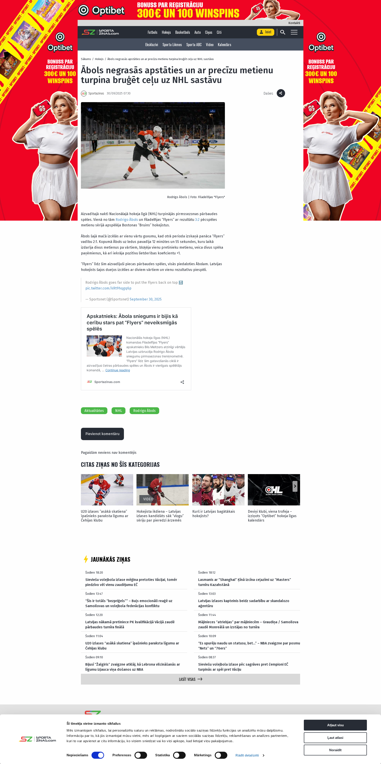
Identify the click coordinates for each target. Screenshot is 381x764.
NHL (118, 411)
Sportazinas (96, 93)
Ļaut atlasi (335, 738)
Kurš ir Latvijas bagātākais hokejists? (213, 513)
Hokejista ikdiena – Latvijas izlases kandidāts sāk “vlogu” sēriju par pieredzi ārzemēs (160, 515)
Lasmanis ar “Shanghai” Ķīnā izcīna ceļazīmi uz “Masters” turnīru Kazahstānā (244, 582)
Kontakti (294, 23)
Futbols (152, 32)
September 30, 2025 (146, 299)
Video (209, 44)
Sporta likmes (172, 44)
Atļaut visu (335, 725)
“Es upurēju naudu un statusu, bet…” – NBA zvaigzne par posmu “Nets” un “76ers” (249, 645)
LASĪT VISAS (187, 679)
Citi (219, 32)
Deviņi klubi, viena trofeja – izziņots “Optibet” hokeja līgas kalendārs (272, 515)
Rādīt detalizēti (247, 755)
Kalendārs (224, 44)
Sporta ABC (194, 44)
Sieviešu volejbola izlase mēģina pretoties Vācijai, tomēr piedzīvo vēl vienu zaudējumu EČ (131, 582)
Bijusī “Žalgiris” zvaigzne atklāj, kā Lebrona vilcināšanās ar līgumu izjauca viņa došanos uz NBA (132, 666)
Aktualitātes (94, 411)
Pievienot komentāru (102, 434)
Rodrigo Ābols (127, 220)
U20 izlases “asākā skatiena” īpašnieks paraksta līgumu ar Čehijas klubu (104, 515)
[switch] (140, 755)
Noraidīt (335, 750)
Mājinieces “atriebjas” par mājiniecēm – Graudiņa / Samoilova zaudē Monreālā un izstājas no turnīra (248, 624)
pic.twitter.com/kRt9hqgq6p (108, 288)
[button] (295, 486)
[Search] (282, 32)
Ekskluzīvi (151, 44)
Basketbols (182, 32)
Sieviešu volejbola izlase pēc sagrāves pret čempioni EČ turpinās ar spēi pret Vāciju (243, 666)
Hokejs (166, 32)
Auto (197, 32)
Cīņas (208, 32)
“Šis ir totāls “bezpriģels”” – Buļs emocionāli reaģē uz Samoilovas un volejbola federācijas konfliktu (128, 603)
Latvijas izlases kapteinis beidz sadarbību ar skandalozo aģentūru (243, 603)
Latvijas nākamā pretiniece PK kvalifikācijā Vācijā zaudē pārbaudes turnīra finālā (130, 624)
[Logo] (100, 32)
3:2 (197, 220)
